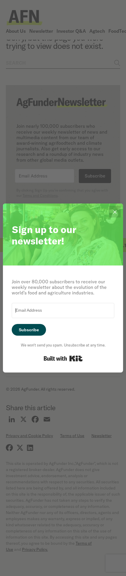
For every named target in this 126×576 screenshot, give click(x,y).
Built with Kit (63, 358)
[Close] (115, 212)
